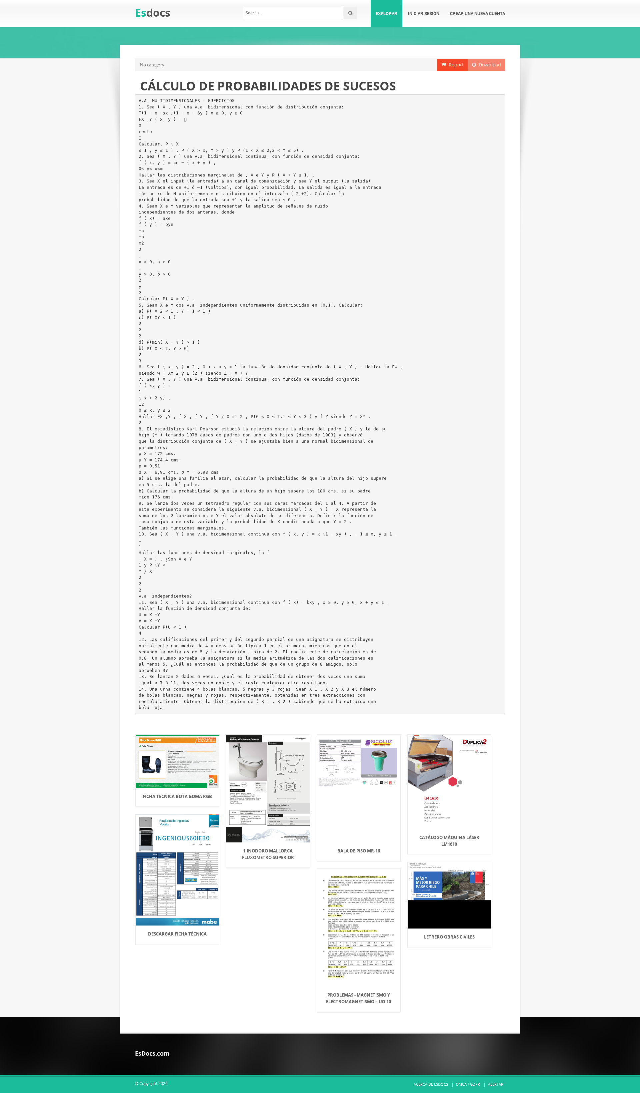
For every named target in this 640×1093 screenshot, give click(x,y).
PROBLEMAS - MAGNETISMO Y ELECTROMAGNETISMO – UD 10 (358, 998)
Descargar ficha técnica (177, 934)
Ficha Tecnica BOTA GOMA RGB (177, 796)
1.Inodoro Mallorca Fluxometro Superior (268, 854)
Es (152, 12)
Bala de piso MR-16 (358, 851)
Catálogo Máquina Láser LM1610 (449, 840)
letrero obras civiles (449, 937)
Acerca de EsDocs (431, 1084)
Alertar (495, 1084)
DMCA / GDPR (468, 1084)
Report (455, 64)
